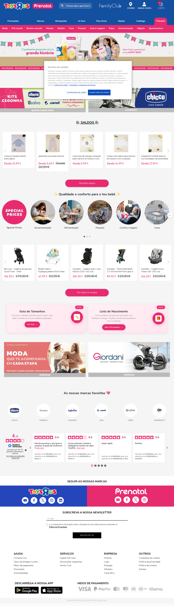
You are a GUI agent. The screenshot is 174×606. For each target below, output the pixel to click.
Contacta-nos (20, 557)
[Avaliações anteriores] (30, 448)
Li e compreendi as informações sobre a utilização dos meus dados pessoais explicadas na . (83, 525)
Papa (111, 28)
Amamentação (125, 28)
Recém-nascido (34, 28)
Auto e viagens (97, 28)
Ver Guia (30, 324)
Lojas (106, 561)
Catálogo (140, 21)
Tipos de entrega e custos (26, 561)
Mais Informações (112, 327)
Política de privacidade (149, 561)
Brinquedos (61, 21)
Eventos (143, 569)
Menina (49, 28)
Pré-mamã (17, 28)
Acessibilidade (21, 573)
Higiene (141, 28)
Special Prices (156, 28)
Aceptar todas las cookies (99, 92)
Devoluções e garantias (71, 561)
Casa (71, 28)
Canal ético (109, 573)
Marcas (40, 21)
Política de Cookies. (61, 85)
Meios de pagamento (23, 565)
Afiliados (108, 569)
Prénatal (160, 21)
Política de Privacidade (58, 527)
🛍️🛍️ (87, 122)
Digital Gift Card (67, 557)
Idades (121, 21)
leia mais (40, 448)
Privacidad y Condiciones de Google (82, 85)
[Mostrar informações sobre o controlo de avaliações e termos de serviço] (26, 450)
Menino (61, 28)
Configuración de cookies (76, 92)
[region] (88, 80)
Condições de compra (149, 557)
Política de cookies (148, 565)
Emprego (108, 565)
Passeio (82, 28)
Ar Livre (81, 21)
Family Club (65, 565)
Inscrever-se (87, 535)
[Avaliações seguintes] (167, 448)
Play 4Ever (101, 21)
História (107, 557)
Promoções (13, 21)
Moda (5, 28)
